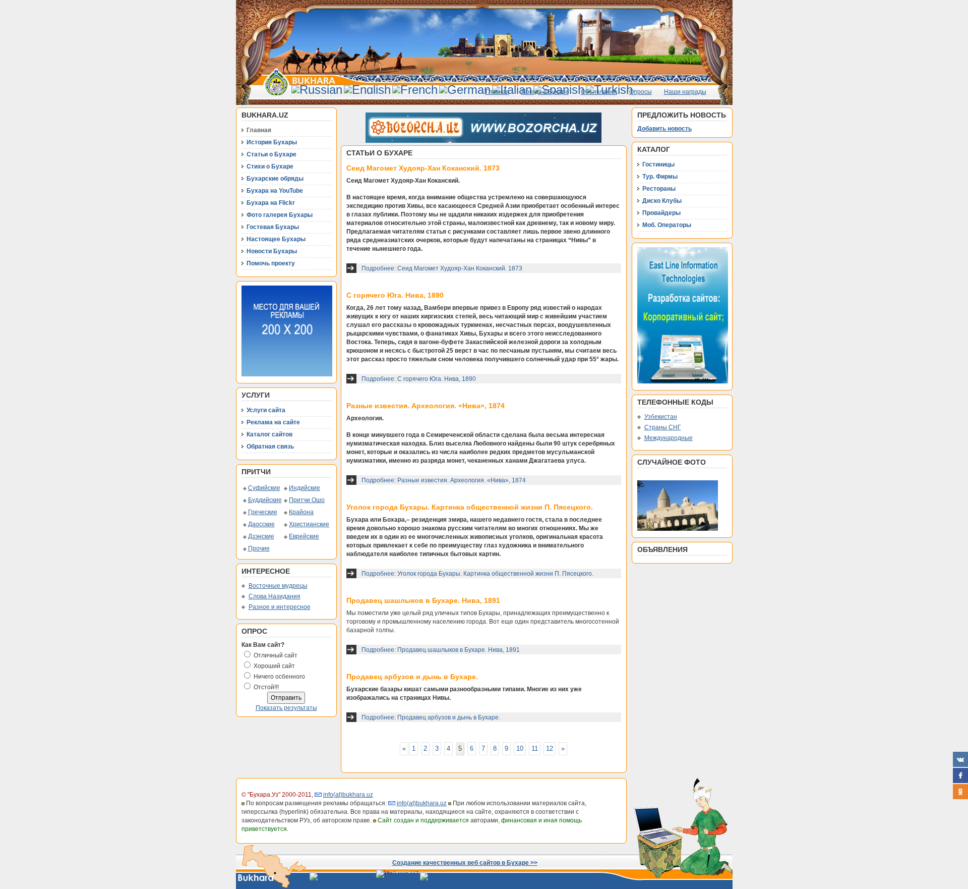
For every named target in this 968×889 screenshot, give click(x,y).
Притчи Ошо (307, 500)
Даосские (261, 524)
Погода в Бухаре (545, 91)
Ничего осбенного (279, 676)
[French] (415, 89)
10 (519, 748)
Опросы (640, 91)
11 (534, 748)
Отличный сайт (275, 655)
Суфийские (264, 487)
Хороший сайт (274, 666)
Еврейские (304, 536)
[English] (367, 89)
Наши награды (685, 91)
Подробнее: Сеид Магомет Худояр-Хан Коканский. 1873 (441, 268)
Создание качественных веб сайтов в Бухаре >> (464, 862)
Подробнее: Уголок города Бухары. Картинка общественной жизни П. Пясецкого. (477, 573)
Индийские (304, 487)
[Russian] (316, 89)
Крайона (301, 512)
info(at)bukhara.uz (348, 794)
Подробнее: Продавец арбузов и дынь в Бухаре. (430, 717)
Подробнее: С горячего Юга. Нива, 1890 (418, 378)
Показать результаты (286, 707)
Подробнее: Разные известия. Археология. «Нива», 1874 (443, 480)
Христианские (309, 524)
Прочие (259, 548)
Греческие (262, 512)
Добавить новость (664, 128)
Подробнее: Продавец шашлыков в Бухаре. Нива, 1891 (440, 649)
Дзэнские (261, 536)
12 (549, 748)
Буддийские (265, 500)
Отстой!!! (266, 687)
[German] (465, 89)
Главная (497, 91)
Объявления (599, 91)
